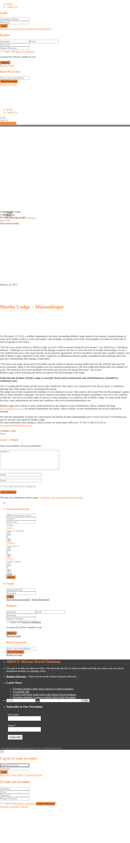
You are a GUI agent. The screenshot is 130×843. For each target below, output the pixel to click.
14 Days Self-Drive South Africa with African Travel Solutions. (44, 694)
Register (5, 62)
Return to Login (8, 84)
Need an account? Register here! (16, 28)
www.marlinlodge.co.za (12, 408)
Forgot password (33, 775)
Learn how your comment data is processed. (61, 497)
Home (9, 4)
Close (9, 574)
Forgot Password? (42, 28)
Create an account (45, 803)
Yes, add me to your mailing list (19, 486)
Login (3, 26)
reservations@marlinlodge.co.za (16, 425)
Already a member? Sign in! (14, 806)
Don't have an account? (18, 599)
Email (12, 725)
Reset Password (8, 81)
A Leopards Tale (21, 691)
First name (13, 714)
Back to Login (7, 65)
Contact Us (12, 6)
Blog (8, 215)
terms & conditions (25, 51)
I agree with (19, 51)
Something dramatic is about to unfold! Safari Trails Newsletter (44, 697)
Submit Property (8, 123)
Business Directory (16, 676)
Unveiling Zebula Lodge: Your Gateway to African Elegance (43, 688)
